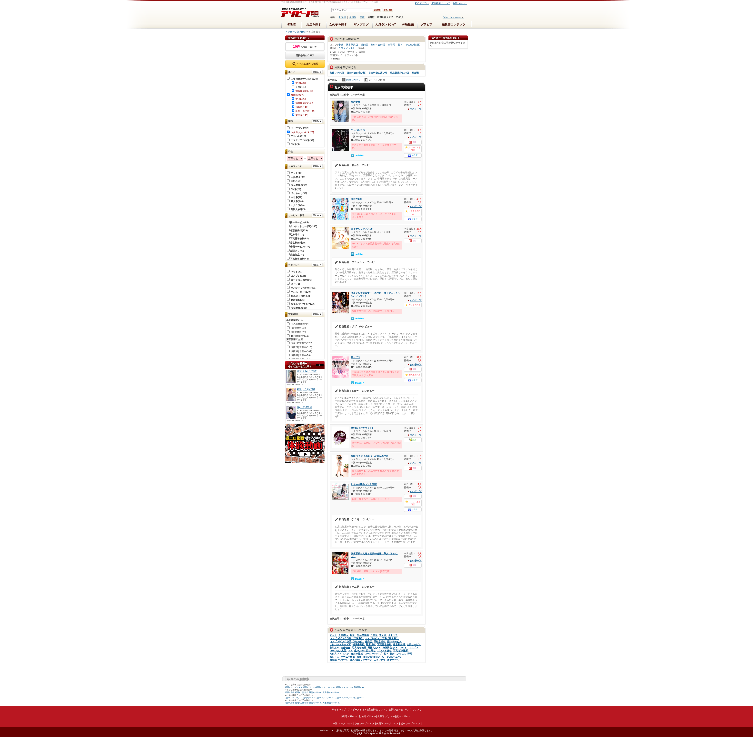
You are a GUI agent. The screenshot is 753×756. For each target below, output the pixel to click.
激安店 (369, 641)
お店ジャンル (295, 166)
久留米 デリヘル (386, 716)
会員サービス (414, 644)
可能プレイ (294, 264)
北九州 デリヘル (367, 716)
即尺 (410, 653)
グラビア (426, 24)
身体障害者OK (390, 647)
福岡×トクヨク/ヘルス (326, 687)
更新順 (416, 72)
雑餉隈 (364, 44)
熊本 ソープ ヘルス (410, 723)
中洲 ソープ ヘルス (343, 723)
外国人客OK (374, 647)
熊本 (362, 17)
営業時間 (293, 314)
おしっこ (335, 656)
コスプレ (413, 647)
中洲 (340, 44)
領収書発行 (359, 644)
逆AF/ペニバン (395, 656)
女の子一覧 (416, 109)
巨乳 (353, 635)
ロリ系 (374, 635)
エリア (291, 72)
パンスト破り (384, 650)
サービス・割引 (296, 215)
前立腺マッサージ (339, 659)
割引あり (335, 647)
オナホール (393, 659)
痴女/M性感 (363, 635)
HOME (291, 24)
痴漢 (359, 656)
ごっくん (401, 653)
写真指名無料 (359, 647)
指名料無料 (399, 644)
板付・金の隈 (378, 44)
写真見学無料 (384, 644)
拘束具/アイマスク (340, 653)
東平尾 (391, 44)
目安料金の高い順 (378, 72)
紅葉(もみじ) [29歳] (307, 371)
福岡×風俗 (289, 692)
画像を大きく (353, 79)
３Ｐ (350, 650)
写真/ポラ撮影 (400, 650)
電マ (386, 653)
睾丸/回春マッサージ (361, 659)
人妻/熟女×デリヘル (331, 692)
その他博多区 (413, 44)
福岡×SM (360, 687)
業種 (290, 121)
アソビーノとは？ (357, 709)
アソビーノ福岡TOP (295, 31)
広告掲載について (440, 3)
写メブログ (361, 24)
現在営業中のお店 (400, 72)
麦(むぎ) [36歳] (304, 407)
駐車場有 (371, 644)
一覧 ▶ (319, 365)
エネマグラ (380, 659)
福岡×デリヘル (309, 687)
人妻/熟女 (343, 635)
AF (384, 656)
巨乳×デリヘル (315, 692)
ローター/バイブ (373, 653)
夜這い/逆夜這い (372, 656)
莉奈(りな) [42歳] (306, 389)
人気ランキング (385, 24)
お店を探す (313, 24)
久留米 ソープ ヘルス (387, 723)
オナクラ (393, 635)
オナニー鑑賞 (348, 656)
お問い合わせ (460, 3)
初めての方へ (422, 3)
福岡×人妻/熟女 (301, 692)
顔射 (392, 653)
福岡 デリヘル (349, 716)
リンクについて (413, 709)
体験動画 (408, 24)
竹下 (400, 44)
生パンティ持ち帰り (365, 650)
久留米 (352, 17)
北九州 (342, 17)
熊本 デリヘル (403, 716)
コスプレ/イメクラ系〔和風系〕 (382, 638)
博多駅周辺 (352, 44)
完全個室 (346, 647)
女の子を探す (338, 24)
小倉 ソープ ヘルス (365, 723)
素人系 (383, 635)
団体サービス (394, 641)
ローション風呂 (338, 650)
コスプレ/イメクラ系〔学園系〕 (347, 638)
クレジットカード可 (340, 644)
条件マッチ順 (337, 72)
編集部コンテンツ (453, 24)
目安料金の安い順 (356, 72)
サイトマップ (339, 709)
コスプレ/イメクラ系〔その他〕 (347, 641)
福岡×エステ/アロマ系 (346, 687)
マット (333, 635)
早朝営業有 (380, 641)
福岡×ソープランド (293, 687)
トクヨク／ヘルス (345, 48)
